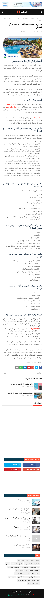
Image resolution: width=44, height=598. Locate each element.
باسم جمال (11, 595)
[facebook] (31, 465)
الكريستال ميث (34, 567)
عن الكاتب (21, 592)
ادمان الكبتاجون (34, 560)
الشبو (7, 564)
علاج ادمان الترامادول (14, 567)
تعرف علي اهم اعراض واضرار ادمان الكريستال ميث (17, 537)
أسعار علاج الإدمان (11, 107)
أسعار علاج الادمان (27, 18)
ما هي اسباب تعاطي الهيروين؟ (22, 527)
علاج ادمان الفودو (34, 570)
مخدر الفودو (35, 580)
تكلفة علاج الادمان (33, 329)
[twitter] (12, 465)
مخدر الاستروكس (34, 577)
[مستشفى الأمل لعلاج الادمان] (22, 6)
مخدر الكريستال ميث (24, 580)
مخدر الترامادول (22, 577)
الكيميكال (25, 567)
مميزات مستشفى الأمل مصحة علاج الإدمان (20, 393)
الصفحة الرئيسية (37, 18)
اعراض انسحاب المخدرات (32, 564)
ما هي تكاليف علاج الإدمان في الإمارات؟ (21, 384)
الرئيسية (28, 592)
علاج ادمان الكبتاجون (21, 570)
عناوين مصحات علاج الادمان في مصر (20, 500)
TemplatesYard (22, 595)
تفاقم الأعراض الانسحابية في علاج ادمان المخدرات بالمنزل (19, 510)
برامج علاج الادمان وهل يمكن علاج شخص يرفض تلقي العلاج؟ (17, 519)
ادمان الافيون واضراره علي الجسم (21, 545)
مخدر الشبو (12, 577)
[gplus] (31, 469)
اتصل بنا (14, 592)
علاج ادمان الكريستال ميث (31, 573)
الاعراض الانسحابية (17, 564)
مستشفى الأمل (36, 31)
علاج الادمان (10, 104)
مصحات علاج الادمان (33, 583)
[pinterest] (12, 469)
